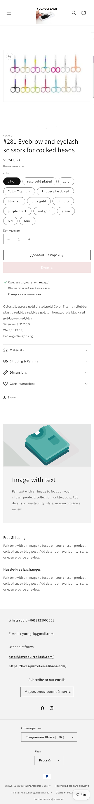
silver (12, 181)
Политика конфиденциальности (32, 792)
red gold (44, 211)
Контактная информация (49, 799)
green (66, 211)
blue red (14, 201)
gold (66, 181)
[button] (9, 13)
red (10, 221)
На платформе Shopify (37, 785)
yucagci (18, 785)
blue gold (39, 201)
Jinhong (63, 201)
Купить (47, 267)
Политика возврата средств (72, 785)
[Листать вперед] (56, 127)
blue (27, 221)
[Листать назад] (37, 127)
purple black (17, 211)
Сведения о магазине (24, 294)
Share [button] (12, 397)
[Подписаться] (69, 692)
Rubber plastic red (55, 191)
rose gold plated (39, 181)
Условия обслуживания (70, 792)
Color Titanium (19, 191)
